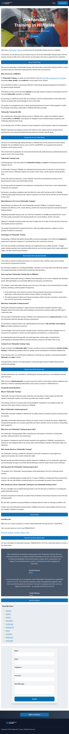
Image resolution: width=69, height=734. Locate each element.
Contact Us (62, 3)
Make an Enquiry (34, 714)
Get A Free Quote (34, 600)
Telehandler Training (15, 50)
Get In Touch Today (34, 62)
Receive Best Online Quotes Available (34, 255)
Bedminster (9, 637)
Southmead (9, 624)
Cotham (22, 532)
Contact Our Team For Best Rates (34, 137)
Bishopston (9, 621)
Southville (9, 634)
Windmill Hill (10, 627)
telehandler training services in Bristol (54, 78)
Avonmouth (9, 641)
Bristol (8, 631)
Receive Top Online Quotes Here (34, 369)
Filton (27, 532)
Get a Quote (34, 36)
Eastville (10, 532)
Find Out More (34, 514)
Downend (4, 532)
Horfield (16, 532)
